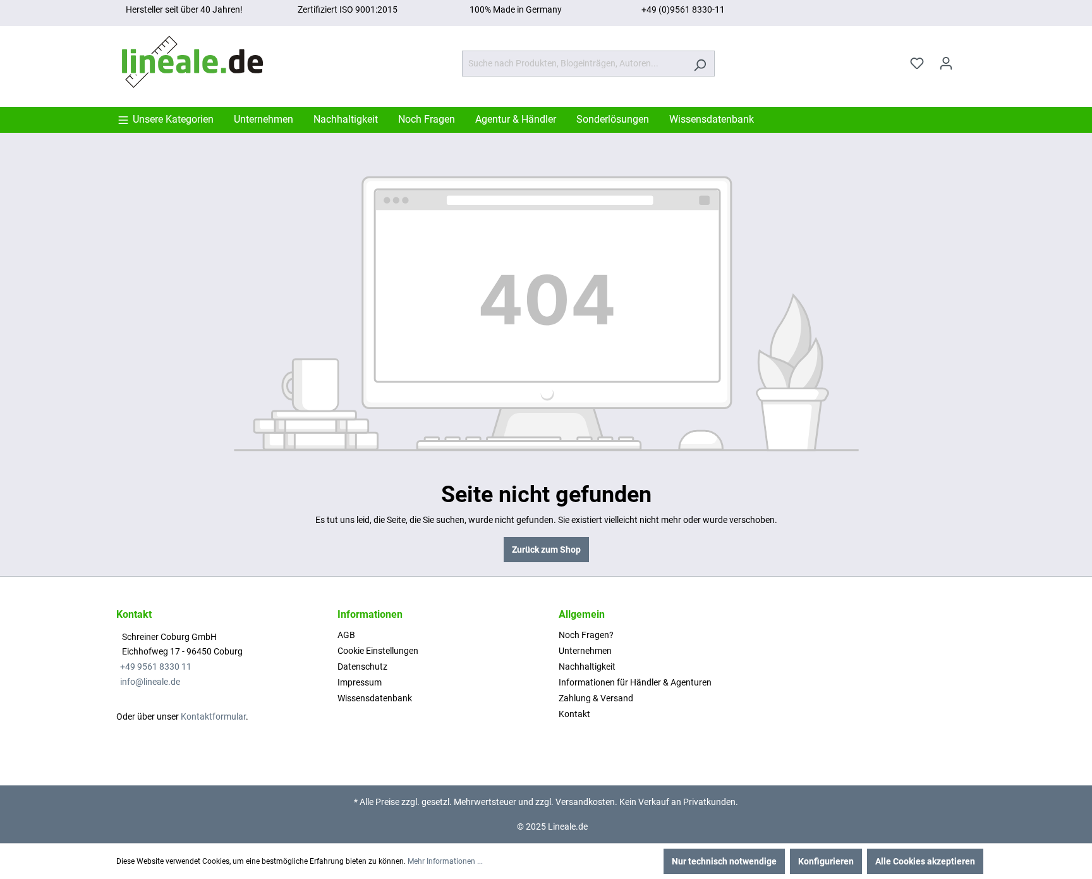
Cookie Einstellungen (377, 651)
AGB (346, 635)
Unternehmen (585, 651)
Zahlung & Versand (596, 698)
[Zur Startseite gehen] (195, 61)
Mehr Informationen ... (445, 861)
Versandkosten (585, 802)
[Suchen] (700, 64)
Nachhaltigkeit (587, 666)
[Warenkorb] (968, 59)
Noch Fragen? (586, 635)
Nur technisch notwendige (724, 861)
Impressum (359, 682)
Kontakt (574, 714)
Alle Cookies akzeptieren (925, 861)
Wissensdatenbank (374, 698)
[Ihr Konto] (946, 63)
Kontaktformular (213, 716)
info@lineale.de (150, 682)
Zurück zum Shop (546, 549)
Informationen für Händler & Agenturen (635, 682)
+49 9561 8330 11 (155, 666)
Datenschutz (362, 666)
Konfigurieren (826, 861)
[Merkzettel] (916, 63)
